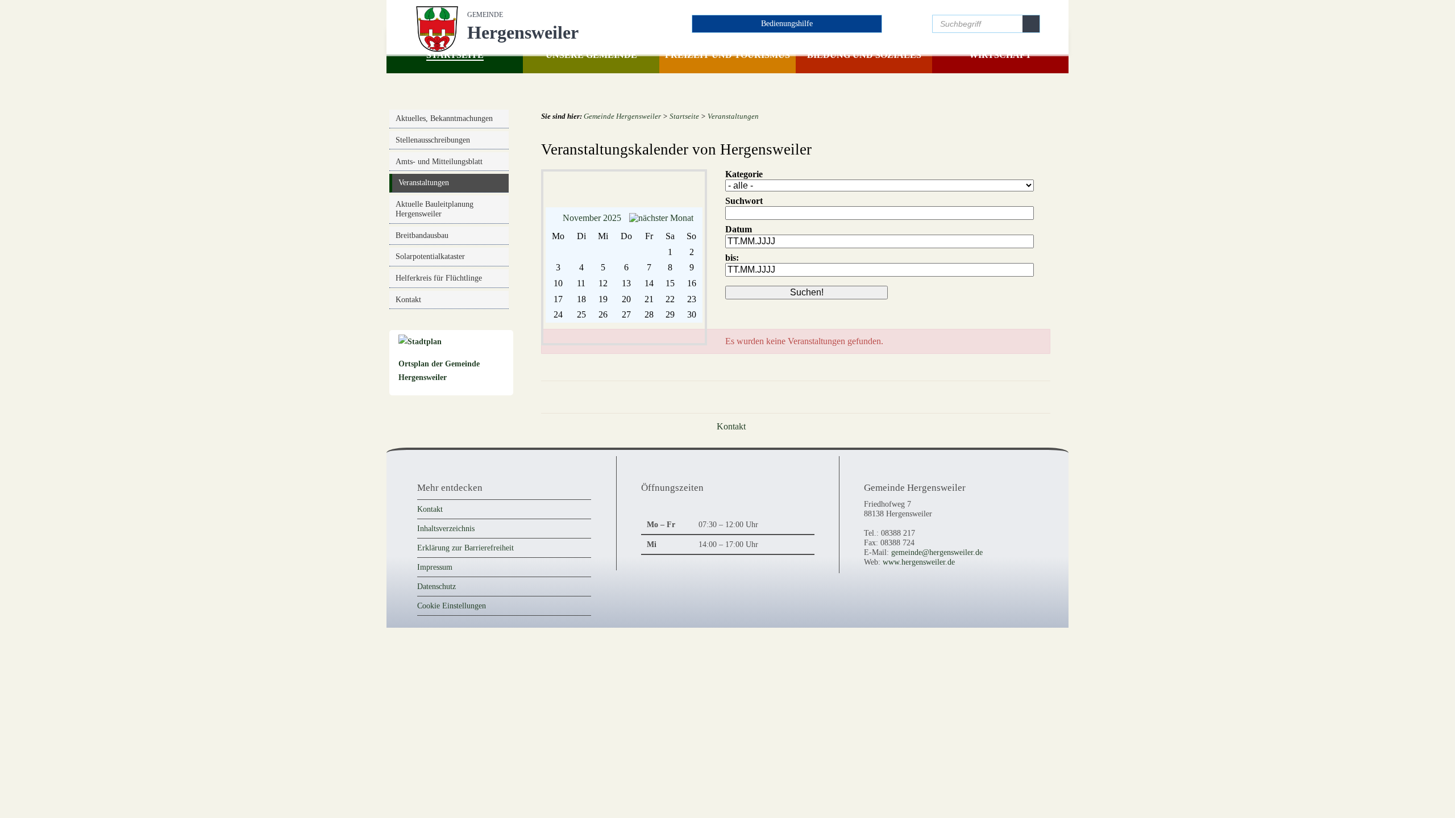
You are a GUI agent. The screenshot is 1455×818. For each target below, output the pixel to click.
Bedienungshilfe (787, 23)
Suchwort (744, 210)
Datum (738, 238)
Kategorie (744, 183)
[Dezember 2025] (661, 227)
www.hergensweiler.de (919, 570)
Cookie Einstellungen (451, 614)
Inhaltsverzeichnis (446, 537)
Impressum (434, 576)
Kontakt (430, 518)
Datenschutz (436, 595)
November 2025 (592, 227)
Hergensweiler (523, 27)
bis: (732, 267)
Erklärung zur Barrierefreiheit (465, 556)
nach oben (1029, 406)
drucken (988, 406)
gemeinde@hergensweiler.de (937, 561)
